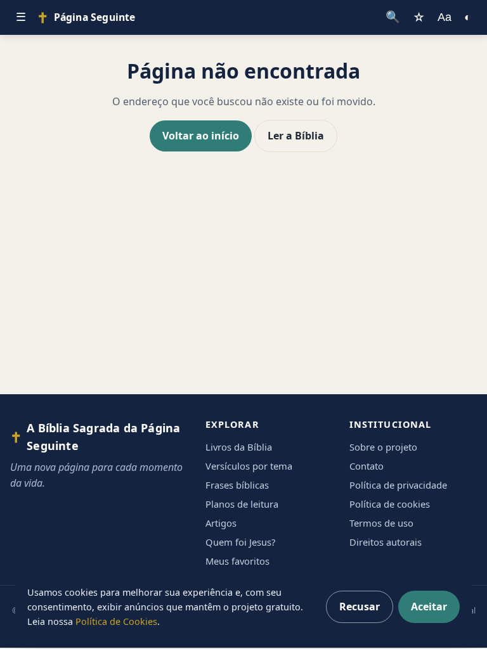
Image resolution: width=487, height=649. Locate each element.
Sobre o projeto (383, 446)
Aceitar (429, 607)
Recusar (359, 607)
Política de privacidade (398, 485)
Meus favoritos (237, 561)
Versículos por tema (248, 465)
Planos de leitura (241, 504)
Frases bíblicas (237, 485)
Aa (444, 16)
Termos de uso (381, 523)
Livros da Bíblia (238, 446)
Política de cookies (389, 504)
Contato (366, 465)
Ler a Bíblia (296, 136)
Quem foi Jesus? (240, 542)
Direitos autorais (385, 542)
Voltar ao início (200, 136)
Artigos (221, 523)
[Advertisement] (243, 285)
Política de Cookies (116, 621)
